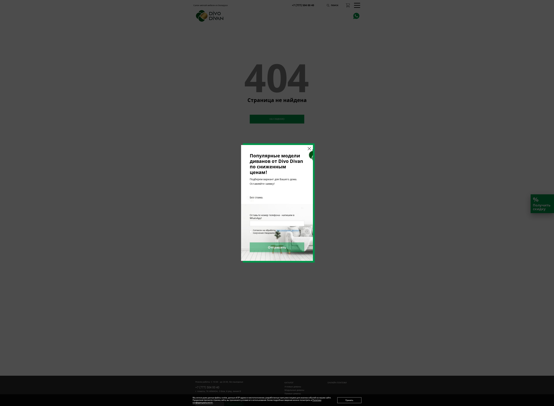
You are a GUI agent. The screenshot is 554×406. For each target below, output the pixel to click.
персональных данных (287, 230)
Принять (349, 400)
